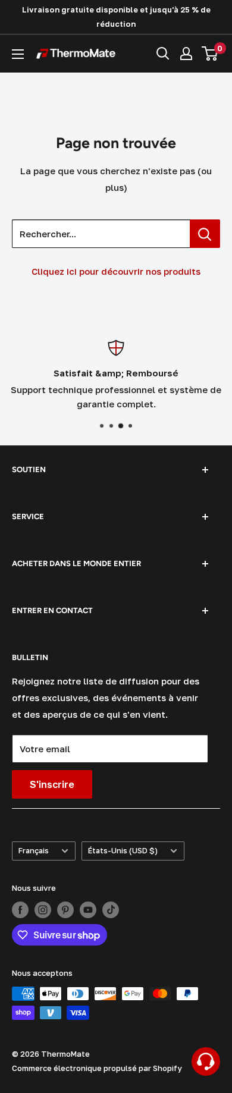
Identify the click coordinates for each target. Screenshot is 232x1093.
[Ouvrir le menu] (18, 54)
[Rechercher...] (205, 233)
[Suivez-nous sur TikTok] (110, 910)
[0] (210, 53)
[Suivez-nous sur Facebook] (20, 910)
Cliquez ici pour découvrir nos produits (116, 271)
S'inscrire (52, 784)
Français (33, 850)
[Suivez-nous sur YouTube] (88, 910)
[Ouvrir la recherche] (163, 53)
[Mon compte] (186, 53)
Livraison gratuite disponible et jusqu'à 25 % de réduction (116, 17)
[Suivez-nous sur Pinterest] (65, 910)
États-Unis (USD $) (123, 850)
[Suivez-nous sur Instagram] (43, 910)
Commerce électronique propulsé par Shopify (97, 1068)
